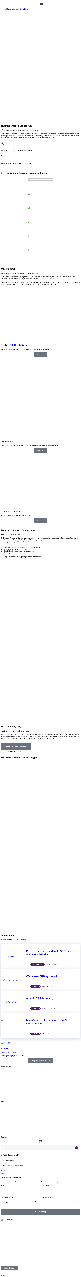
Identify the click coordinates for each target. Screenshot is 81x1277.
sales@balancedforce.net (9, 1052)
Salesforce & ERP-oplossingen (14, 345)
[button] (2, 844)
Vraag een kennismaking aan (40, 1061)
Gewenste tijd (48, 1198)
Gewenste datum (7, 1198)
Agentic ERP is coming (39, 998)
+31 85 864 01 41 (7, 1048)
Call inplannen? (9, 1268)
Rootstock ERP (7, 441)
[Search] (76, 1147)
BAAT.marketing (17, 1165)
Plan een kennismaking (16, 746)
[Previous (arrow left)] (2, 1275)
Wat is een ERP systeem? (41, 976)
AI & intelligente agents (11, 511)
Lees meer (40, 354)
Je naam (4, 1185)
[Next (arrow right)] (4, 1275)
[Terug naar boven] (3, 1172)
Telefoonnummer (49, 1185)
